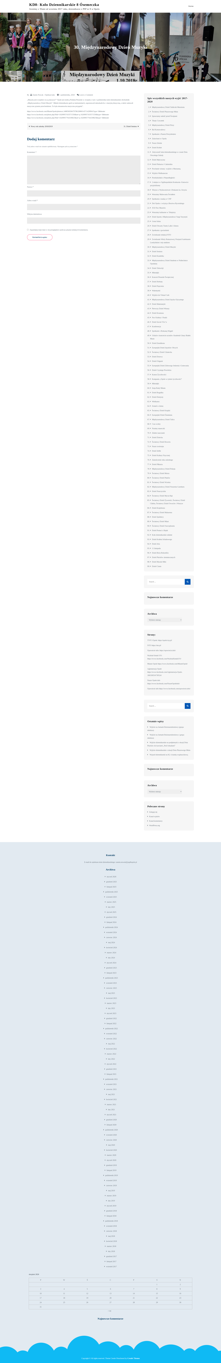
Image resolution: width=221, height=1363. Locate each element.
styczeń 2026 (111, 877)
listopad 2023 (111, 973)
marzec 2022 (111, 1054)
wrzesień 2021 (111, 1084)
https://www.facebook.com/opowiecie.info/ (174, 689)
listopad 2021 (111, 1074)
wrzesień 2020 (111, 1135)
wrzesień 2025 (111, 897)
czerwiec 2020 (111, 1140)
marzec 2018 (111, 1246)
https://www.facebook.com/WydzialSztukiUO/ (164, 659)
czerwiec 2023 (111, 988)
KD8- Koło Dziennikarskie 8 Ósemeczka (64, 5)
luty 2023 (111, 1008)
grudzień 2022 (111, 1018)
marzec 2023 (111, 1003)
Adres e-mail (32, 200)
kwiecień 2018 (111, 1241)
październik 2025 (111, 892)
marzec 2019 (111, 1196)
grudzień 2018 (111, 1211)
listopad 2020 (111, 1125)
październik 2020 (111, 1130)
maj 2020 (111, 1145)
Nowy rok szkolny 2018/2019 (42, 126)
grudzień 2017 (111, 1256)
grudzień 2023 (111, 968)
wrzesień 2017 (111, 1266)
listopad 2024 (111, 922)
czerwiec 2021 (111, 1089)
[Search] (187, 582)
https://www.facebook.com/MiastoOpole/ (173, 664)
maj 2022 (111, 1044)
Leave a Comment (86, 95)
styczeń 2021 (111, 1115)
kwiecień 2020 (111, 1150)
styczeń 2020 (111, 1160)
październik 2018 (111, 1221)
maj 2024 (111, 942)
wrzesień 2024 (111, 932)
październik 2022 (111, 1029)
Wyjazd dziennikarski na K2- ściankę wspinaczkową (169, 755)
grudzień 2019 (111, 1165)
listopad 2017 (111, 1261)
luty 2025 (111, 907)
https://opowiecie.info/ (168, 650)
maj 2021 (111, 1094)
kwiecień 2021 (111, 1099)
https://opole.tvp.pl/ (165, 640)
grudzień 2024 (111, 917)
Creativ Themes (133, 1358)
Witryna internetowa (34, 214)
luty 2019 (111, 1201)
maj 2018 (111, 1236)
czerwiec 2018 (111, 1231)
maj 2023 (111, 993)
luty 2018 (111, 1251)
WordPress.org (154, 825)
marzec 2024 (111, 953)
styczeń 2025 (111, 912)
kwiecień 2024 (111, 948)
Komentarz (31, 152)
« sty (109, 1311)
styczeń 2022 (111, 1064)
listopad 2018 (111, 1216)
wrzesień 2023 (111, 983)
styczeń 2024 (111, 963)
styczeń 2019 (111, 1206)
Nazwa (30, 187)
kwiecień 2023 (111, 998)
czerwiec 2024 (111, 937)
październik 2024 (111, 927)
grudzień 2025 (111, 882)
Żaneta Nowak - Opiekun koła (43, 95)
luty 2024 (111, 958)
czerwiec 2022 (111, 1039)
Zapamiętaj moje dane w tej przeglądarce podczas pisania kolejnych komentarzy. (59, 230)
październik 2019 (111, 1175)
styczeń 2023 (111, 1013)
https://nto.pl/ (156, 645)
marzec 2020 (111, 1155)
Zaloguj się (153, 812)
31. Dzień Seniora (130, 126)
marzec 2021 (111, 1104)
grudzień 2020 (111, 1120)
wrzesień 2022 (111, 1034)
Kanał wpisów (154, 816)
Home (190, 6)
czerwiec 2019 (111, 1185)
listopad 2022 (111, 1023)
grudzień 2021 (111, 1069)
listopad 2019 (111, 1170)
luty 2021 (111, 1110)
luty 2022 (111, 1059)
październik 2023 (111, 978)
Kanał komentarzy (156, 821)
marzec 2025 (111, 902)
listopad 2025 (111, 887)
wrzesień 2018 (111, 1226)
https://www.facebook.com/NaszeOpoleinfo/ (163, 684)
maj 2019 (111, 1191)
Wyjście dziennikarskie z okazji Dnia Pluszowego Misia (170, 750)
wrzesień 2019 (111, 1180)
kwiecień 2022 (111, 1049)
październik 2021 (111, 1079)
